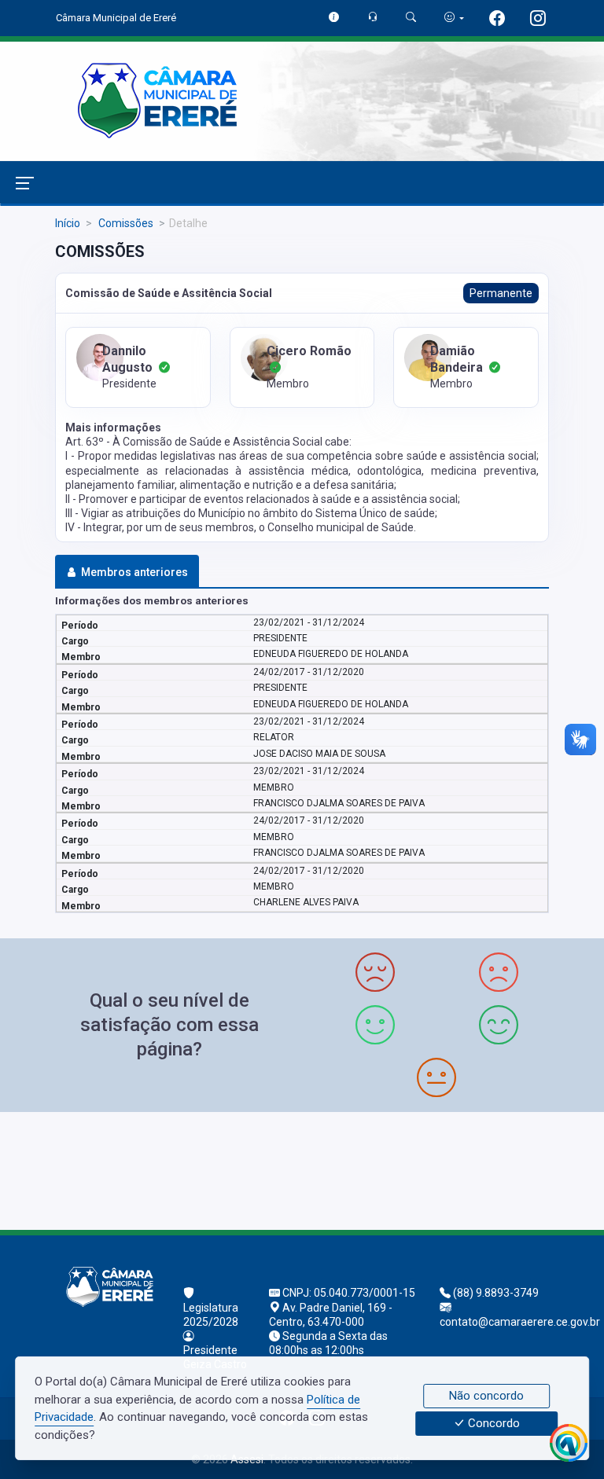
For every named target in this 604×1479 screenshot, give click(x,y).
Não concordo (486, 1396)
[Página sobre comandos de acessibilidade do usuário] (454, 18)
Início (67, 223)
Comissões (124, 223)
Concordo (492, 1424)
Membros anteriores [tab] (134, 572)
